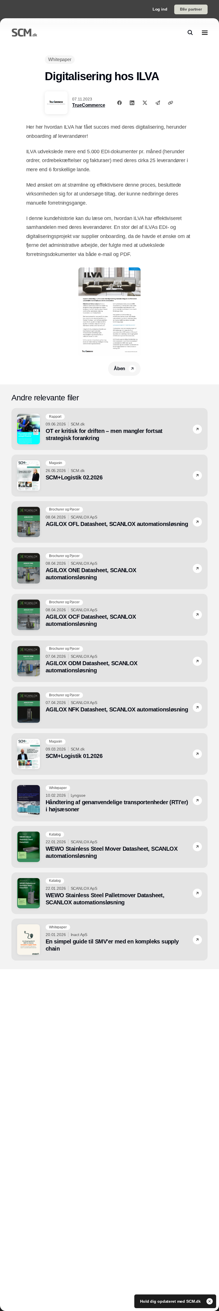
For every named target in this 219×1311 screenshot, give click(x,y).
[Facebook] (119, 102)
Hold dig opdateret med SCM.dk (171, 1301)
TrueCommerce (88, 105)
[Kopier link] (170, 103)
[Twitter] (145, 102)
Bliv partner (191, 9)
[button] (197, 429)
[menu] (205, 32)
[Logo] (24, 32)
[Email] (157, 102)
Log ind (160, 9)
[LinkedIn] (132, 102)
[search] (190, 32)
